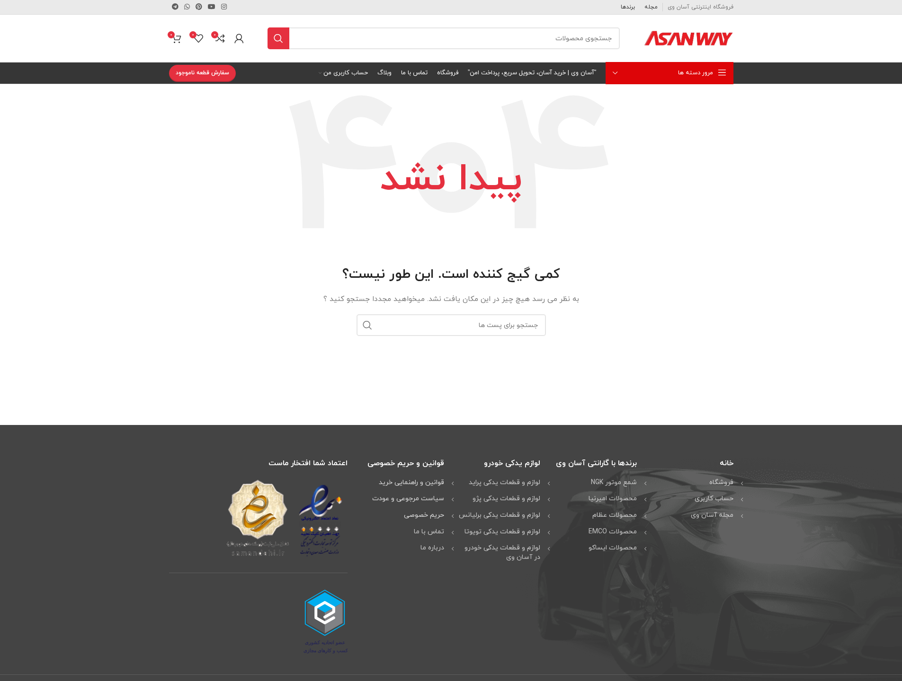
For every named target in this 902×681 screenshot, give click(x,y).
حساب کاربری (714, 498)
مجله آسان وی (712, 515)
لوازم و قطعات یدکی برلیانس (499, 515)
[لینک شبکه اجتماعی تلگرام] (175, 7)
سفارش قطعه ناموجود (202, 73)
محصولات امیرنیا (613, 498)
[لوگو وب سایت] (688, 37)
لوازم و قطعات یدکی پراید (504, 482)
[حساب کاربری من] (239, 38)
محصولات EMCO (613, 531)
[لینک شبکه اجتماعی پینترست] (199, 7)
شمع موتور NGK (614, 482)
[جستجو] (278, 38)
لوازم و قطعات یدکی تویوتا (502, 531)
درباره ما (432, 547)
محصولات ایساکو (613, 547)
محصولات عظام (614, 515)
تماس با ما (429, 531)
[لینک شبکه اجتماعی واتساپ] (187, 7)
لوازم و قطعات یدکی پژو (506, 498)
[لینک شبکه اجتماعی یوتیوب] (211, 7)
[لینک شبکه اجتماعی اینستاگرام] (224, 7)
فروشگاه (721, 482)
